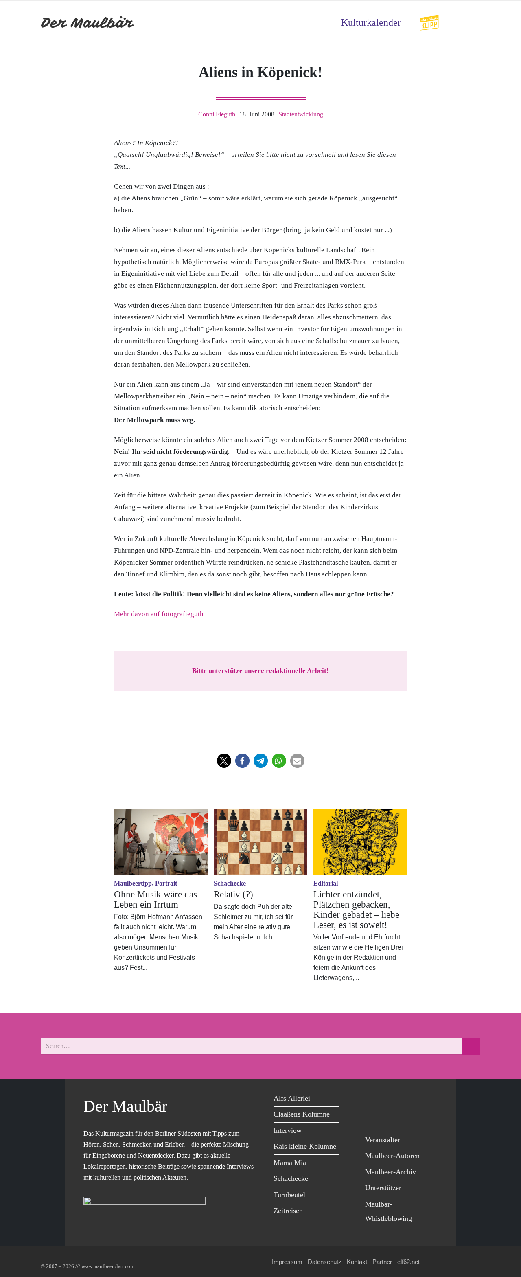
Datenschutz (324, 1261)
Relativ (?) (233, 894)
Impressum (287, 1261)
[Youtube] (410, 1099)
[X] (391, 1099)
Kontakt (357, 1261)
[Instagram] (373, 1116)
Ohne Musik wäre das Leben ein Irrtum (155, 899)
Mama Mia (290, 1162)
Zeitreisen (288, 1211)
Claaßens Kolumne (302, 1114)
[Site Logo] (87, 22)
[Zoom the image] (429, 20)
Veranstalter (382, 1140)
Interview (288, 1130)
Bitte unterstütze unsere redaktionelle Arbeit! (260, 671)
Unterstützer (383, 1188)
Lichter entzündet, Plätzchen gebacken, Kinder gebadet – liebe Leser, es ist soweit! (356, 909)
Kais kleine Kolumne (305, 1146)
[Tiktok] (391, 1116)
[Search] (471, 1046)
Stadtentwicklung (300, 114)
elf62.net (408, 1261)
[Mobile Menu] (470, 22)
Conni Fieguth (216, 114)
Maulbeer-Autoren (392, 1156)
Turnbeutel (289, 1195)
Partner (382, 1261)
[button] (224, 761)
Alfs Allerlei (292, 1098)
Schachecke (291, 1178)
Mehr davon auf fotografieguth (159, 614)
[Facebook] (373, 1099)
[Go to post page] (161, 842)
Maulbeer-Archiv (390, 1172)
